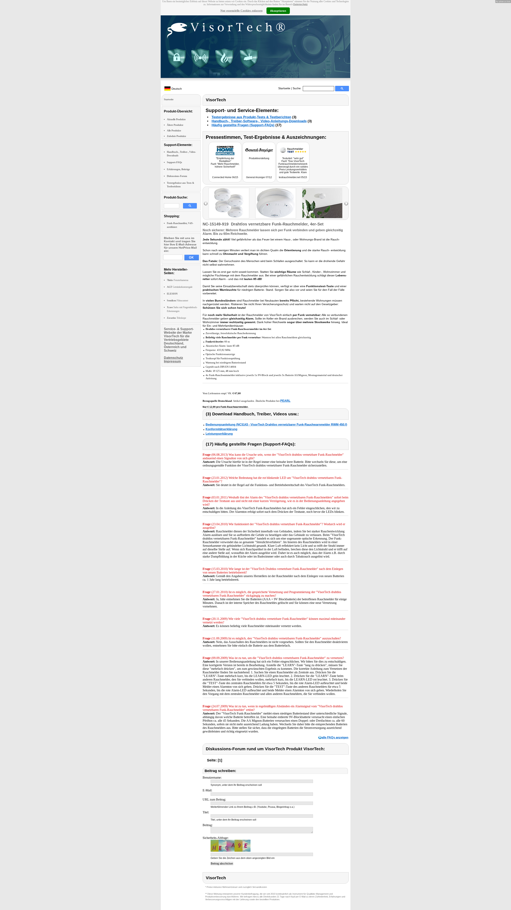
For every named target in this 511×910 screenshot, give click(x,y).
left (206, 203)
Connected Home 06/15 (225, 177)
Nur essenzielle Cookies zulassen (241, 10)
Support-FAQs (174, 162)
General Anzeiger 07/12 (259, 177)
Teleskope (176, 318)
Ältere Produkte (175, 125)
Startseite (284, 88)
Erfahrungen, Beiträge (178, 169)
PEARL (285, 400)
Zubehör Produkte (176, 136)
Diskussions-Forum (177, 176)
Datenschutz (300, 4)
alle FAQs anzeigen (335, 737)
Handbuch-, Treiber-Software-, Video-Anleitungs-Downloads (259, 121)
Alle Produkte (174, 130)
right (346, 203)
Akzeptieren (278, 10)
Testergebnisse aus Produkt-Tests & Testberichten (251, 117)
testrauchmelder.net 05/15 (293, 177)
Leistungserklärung (219, 433)
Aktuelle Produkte (176, 119)
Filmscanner (177, 300)
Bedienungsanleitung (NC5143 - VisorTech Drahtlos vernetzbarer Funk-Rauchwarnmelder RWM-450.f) (276, 424)
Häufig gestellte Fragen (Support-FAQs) (243, 125)
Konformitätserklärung (221, 429)
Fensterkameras (177, 280)
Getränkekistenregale (179, 287)
